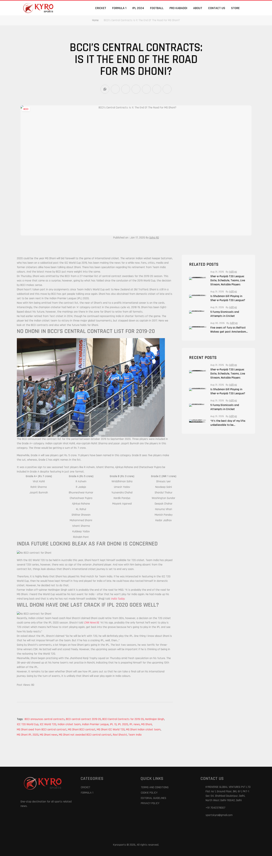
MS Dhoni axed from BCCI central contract (42, 729)
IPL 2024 (138, 8)
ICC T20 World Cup (28, 724)
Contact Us (216, 8)
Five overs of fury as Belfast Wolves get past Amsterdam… (229, 330)
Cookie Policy (149, 793)
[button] (249, 8)
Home (95, 20)
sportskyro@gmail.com (219, 815)
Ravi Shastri (120, 735)
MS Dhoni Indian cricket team (143, 729)
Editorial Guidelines (153, 798)
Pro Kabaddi (178, 8)
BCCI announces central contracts (45, 719)
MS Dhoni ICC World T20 (111, 729)
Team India (135, 735)
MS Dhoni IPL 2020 (28, 735)
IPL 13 (113, 724)
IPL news (134, 724)
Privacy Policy (150, 803)
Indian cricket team (69, 724)
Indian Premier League (95, 724)
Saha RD (154, 238)
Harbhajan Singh (155, 719)
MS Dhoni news (49, 735)
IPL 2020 (123, 724)
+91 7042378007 (215, 808)
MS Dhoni (146, 724)
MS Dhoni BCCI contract (82, 729)
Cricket (100, 8)
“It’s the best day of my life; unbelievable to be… (227, 423)
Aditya (233, 271)
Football (157, 8)
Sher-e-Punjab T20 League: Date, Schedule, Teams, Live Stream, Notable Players (227, 280)
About (197, 8)
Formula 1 (119, 8)
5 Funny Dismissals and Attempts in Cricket (224, 314)
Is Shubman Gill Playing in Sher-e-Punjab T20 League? (228, 298)
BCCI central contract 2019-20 (84, 719)
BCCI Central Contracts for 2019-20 (123, 719)
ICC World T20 (48, 724)
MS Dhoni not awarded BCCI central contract (85, 735)
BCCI (25, 109)
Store (235, 8)
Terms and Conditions (155, 787)
